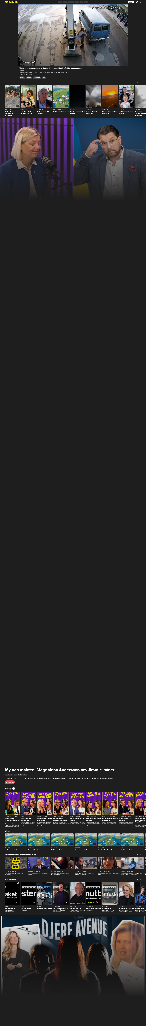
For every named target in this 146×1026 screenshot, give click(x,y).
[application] (73, 35)
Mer (86, 2)
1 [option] (13, 788)
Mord (44, 77)
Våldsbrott (29, 77)
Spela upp (11, 782)
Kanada (22, 77)
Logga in (131, 2)
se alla (139, 82)
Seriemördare (37, 77)
